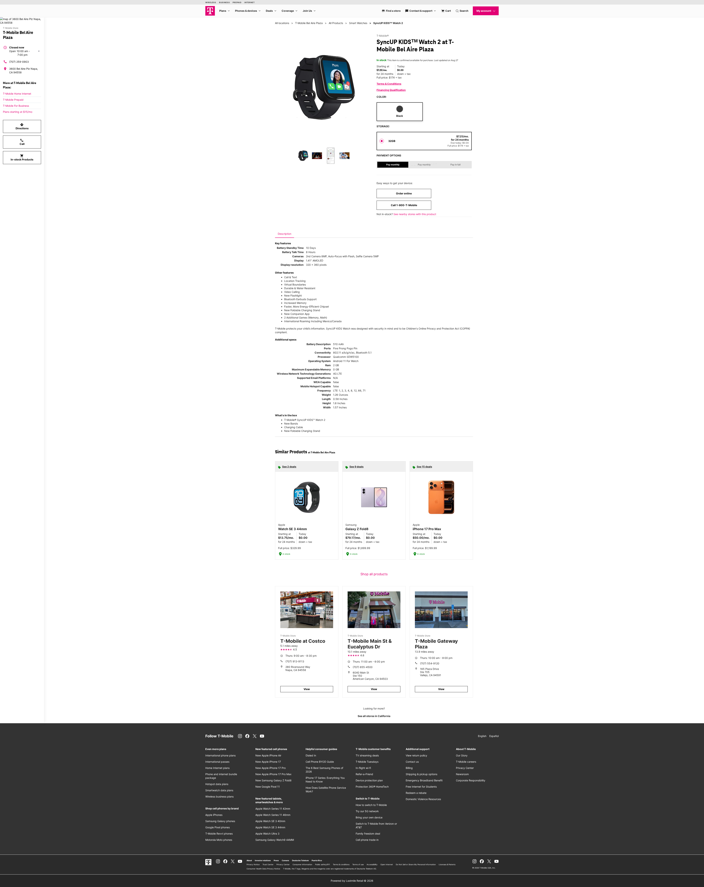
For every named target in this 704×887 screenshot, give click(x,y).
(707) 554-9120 (429, 663)
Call (22, 141)
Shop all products (374, 574)
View (307, 689)
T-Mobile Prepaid (13, 99)
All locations (282, 23)
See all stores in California (374, 716)
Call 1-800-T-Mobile (404, 205)
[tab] (284, 233)
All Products (336, 23)
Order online (404, 193)
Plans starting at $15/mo (17, 111)
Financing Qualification (391, 90)
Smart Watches (358, 23)
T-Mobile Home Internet (17, 93)
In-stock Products (22, 157)
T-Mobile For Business (16, 105)
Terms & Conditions (389, 83)
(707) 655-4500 (363, 667)
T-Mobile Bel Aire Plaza (309, 23)
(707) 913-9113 (294, 661)
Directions (22, 126)
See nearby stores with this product (414, 214)
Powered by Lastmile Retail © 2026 (352, 880)
